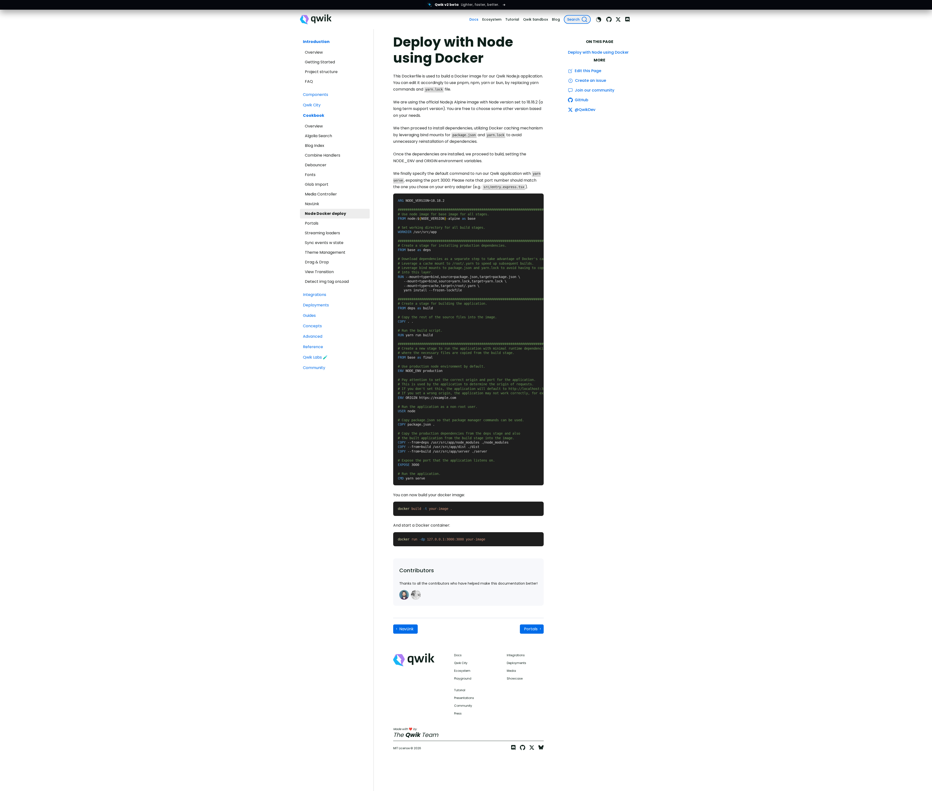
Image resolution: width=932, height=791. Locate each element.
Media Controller (321, 194)
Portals (311, 223)
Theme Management (325, 252)
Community (463, 706)
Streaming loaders (322, 233)
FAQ (309, 81)
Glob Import (316, 184)
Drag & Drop (317, 262)
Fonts (310, 174)
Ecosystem (462, 671)
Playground (462, 679)
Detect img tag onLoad (327, 281)
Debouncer (315, 165)
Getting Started (320, 62)
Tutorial (459, 690)
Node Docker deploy (325, 213)
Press (458, 713)
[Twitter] (618, 19)
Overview (314, 52)
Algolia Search (318, 136)
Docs (458, 655)
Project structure (321, 72)
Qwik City (460, 663)
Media (511, 671)
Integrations (516, 655)
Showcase (515, 679)
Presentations (464, 698)
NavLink (312, 204)
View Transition (319, 272)
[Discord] (627, 19)
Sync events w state (324, 242)
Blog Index (314, 145)
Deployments (516, 663)
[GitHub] (609, 19)
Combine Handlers (322, 155)
